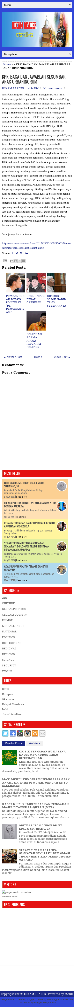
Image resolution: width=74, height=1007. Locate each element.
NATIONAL (9, 631)
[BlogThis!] (16, 261)
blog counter (14, 896)
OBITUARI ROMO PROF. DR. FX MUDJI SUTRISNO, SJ (40, 826)
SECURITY (9, 665)
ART (5, 597)
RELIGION (8, 654)
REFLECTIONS (11, 643)
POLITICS (8, 637)
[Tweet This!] (16, 253)
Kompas (7, 694)
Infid (5, 709)
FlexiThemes (18, 999)
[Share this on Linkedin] (26, 253)
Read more (21, 496)
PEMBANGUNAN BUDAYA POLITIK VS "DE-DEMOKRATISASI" (15, 304)
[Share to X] (19, 261)
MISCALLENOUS (13, 626)
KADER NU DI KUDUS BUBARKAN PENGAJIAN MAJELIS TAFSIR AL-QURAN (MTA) (35, 805)
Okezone (8, 699)
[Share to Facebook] (23, 261)
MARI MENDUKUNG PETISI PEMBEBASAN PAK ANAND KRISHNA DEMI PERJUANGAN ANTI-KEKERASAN (36, 782)
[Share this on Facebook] (12, 253)
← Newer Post (12, 357)
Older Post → (62, 357)
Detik (5, 689)
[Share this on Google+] (21, 253)
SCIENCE (8, 660)
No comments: (52, 88)
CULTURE (8, 603)
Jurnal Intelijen (12, 714)
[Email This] (12, 261)
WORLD (7, 671)
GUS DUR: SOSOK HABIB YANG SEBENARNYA (56, 300)
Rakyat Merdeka (13, 704)
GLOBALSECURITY (14, 614)
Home (7, 64)
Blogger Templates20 (45, 1002)
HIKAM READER (35, 994)
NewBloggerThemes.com (60, 999)
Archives (34, 743)
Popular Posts (13, 743)
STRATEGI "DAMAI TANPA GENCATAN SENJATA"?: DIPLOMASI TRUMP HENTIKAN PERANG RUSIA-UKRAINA (26, 546)
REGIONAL (9, 648)
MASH (69, 994)
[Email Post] (5, 260)
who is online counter (6, 896)
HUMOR (7, 620)
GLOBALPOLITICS (14, 609)
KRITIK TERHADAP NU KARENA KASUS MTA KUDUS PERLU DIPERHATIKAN (42, 755)
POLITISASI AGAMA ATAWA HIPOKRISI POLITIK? (34, 340)
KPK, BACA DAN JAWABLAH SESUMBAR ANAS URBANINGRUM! (34, 79)
